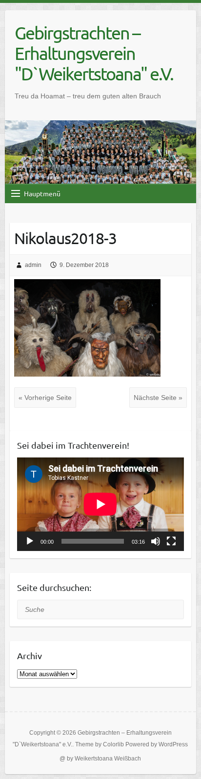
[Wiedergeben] (30, 541)
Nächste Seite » (158, 397)
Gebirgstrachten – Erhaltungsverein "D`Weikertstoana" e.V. (94, 53)
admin (33, 265)
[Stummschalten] (156, 541)
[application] (100, 504)
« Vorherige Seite (45, 397)
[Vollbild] (171, 541)
